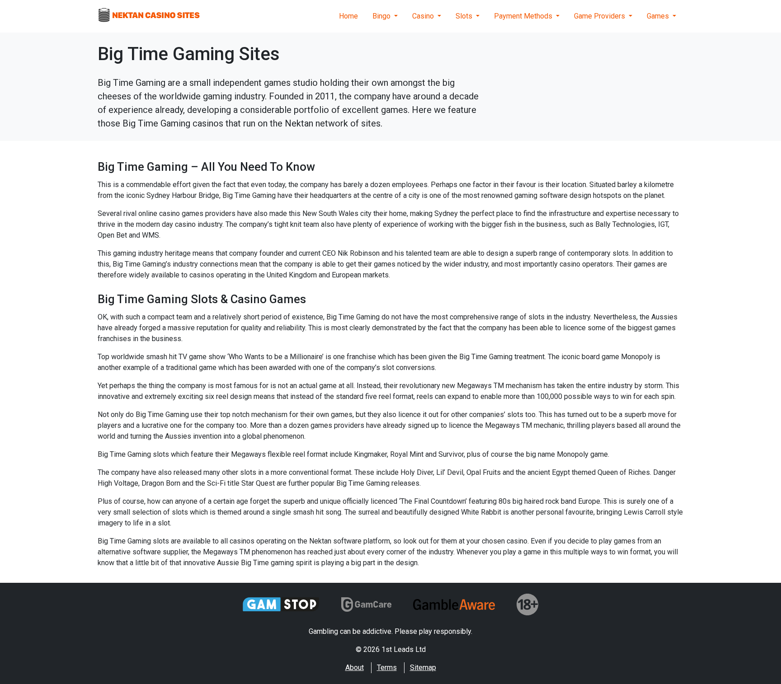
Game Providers (600, 16)
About (354, 667)
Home (348, 16)
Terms (387, 667)
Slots (465, 16)
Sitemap (423, 667)
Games (659, 16)
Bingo (382, 16)
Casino (424, 16)
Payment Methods (524, 16)
